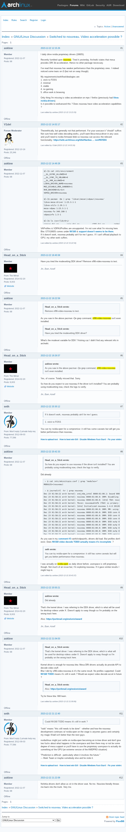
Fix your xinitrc (115, 439)
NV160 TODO (47, 674)
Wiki (82, 5)
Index (5, 20)
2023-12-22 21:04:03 (50, 638)
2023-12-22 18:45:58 (50, 255)
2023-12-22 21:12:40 (50, 713)
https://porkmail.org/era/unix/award (64, 619)
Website (10, 286)
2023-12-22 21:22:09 (50, 777)
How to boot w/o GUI (69, 439)
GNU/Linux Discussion (30, 36)
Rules (14, 20)
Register (34, 20)
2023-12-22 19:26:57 (50, 355)
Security (100, 5)
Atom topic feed (116, 817)
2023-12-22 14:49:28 (50, 163)
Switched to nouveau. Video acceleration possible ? (85, 36)
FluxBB (120, 821)
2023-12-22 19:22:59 (50, 298)
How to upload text (49, 439)
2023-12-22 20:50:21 (50, 587)
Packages (62, 5)
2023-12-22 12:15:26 (50, 48)
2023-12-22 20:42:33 (50, 451)
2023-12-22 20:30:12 (50, 406)
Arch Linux (16, 5)
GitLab (90, 5)
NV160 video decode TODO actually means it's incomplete (81, 542)
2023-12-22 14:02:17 (50, 124)
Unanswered (118, 26)
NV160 (73, 231)
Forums (74, 5)
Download (118, 5)
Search (23, 20)
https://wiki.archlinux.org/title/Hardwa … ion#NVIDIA (80, 140)
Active (107, 26)
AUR (108, 5)
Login (43, 20)
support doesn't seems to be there (96, 231)
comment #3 (64, 539)
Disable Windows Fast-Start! (93, 439)
